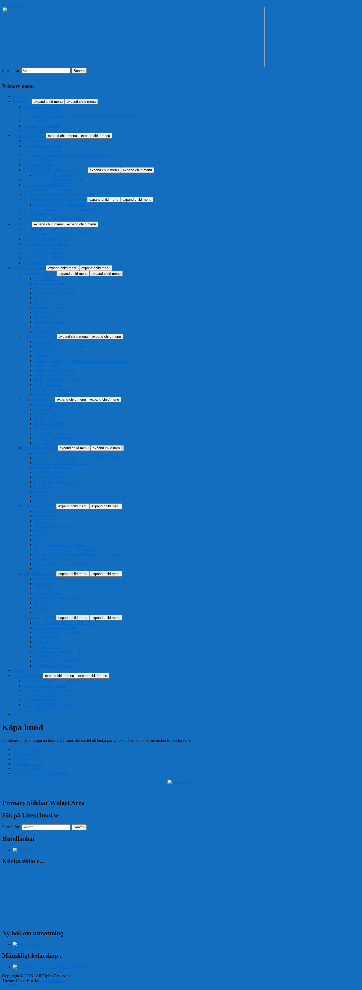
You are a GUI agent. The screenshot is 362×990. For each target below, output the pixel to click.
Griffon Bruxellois (49, 423)
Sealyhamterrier (47, 593)
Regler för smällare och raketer (59, 204)
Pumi (38, 568)
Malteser (41, 496)
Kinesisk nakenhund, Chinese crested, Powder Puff (77, 458)
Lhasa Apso (44, 486)
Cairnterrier (43, 341)
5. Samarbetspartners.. (41, 700)
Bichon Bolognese (49, 312)
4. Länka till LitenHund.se (45, 695)
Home (18, 96)
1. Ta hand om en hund (42, 145)
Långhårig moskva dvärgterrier (60, 481)
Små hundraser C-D (40, 336)
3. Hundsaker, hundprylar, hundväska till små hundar (67, 155)
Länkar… (21, 714)
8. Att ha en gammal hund (45, 184)
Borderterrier (44, 326)
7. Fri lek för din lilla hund (45, 258)
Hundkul (20, 670)
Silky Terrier (44, 612)
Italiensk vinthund (49, 428)
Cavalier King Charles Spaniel (59, 346)
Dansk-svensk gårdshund (55, 370)
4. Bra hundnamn (37, 121)
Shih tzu (41, 607)
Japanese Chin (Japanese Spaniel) (62, 438)
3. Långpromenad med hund (47, 239)
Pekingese (42, 530)
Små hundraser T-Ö (39, 617)
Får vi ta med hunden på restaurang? (53, 219)
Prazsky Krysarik (48, 559)
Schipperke (43, 588)
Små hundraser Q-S (39, 573)
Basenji (40, 297)
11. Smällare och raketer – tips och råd (55, 199)
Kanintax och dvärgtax (53, 453)
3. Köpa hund (24, 759)
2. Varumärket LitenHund (44, 685)
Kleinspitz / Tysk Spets (53, 467)
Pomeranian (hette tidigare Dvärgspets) (66, 549)
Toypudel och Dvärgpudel (56, 632)
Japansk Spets (45, 442)
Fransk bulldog (46, 414)
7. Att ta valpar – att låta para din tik (53, 180)
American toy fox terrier (54, 288)
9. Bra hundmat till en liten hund (50, 189)
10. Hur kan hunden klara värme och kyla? (59, 194)
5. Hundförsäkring (38, 164)
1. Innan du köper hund (43, 106)
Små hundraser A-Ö (29, 267)
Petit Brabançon (47, 535)
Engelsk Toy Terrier (50, 404)
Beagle (40, 302)
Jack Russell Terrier (50, 433)
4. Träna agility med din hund (48, 243)
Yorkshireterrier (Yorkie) (54, 665)
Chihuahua (43, 356)
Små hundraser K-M (40, 447)
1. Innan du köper (27, 749)
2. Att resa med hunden (42, 150)
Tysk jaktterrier (46, 637)
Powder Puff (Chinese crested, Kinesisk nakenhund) (77, 554)
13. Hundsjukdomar (40, 214)
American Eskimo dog (53, 283)
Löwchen (42, 491)
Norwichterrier (46, 516)
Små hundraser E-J (39, 399)
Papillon (41, 520)
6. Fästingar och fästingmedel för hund (55, 170)
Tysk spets (42, 642)
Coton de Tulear (47, 365)
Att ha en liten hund (29, 135)
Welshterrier (44, 656)
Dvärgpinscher (46, 375)
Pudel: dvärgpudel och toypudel (60, 564)
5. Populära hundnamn (42, 125)
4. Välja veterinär (37, 160)
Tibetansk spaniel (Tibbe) (55, 627)
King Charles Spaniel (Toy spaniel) (63, 462)
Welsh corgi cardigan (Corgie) (59, 651)
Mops (38, 501)
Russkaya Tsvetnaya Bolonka (58, 579)
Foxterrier (42, 409)
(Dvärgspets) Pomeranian (55, 389)
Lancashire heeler (48, 477)
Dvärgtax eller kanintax (53, 394)
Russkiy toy (44, 583)
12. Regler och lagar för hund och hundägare (60, 209)
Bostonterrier (45, 331)
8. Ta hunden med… (40, 262)
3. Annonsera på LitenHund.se (48, 690)
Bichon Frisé (44, 317)
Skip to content (14, 4)
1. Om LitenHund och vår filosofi (51, 681)
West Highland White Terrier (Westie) (65, 661)
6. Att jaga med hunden (42, 253)
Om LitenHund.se (28, 675)
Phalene (40, 540)
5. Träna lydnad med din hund (48, 248)
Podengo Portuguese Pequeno (59, 544)
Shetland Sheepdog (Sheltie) (57, 598)
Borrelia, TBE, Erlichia (53, 175)
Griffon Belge (45, 419)
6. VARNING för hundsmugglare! (52, 130)
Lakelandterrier (46, 472)
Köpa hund (22, 101)
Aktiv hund (22, 224)
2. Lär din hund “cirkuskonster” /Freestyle (58, 234)
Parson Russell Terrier (52, 525)
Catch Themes (52, 980)
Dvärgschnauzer (47, 384)
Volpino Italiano (47, 646)
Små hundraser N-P (39, 506)
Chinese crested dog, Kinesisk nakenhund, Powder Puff (80, 360)
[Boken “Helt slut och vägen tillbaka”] (30, 944)
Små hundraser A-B (39, 273)
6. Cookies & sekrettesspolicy (48, 704)
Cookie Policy (35, 709)
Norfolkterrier (45, 511)
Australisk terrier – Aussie (55, 293)
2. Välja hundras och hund (45, 111)
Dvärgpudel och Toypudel (56, 380)
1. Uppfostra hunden (40, 229)
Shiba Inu (42, 603)
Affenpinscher (46, 278)
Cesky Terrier (45, 351)
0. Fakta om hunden (40, 141)
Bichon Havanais (48, 321)
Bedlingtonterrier (48, 307)
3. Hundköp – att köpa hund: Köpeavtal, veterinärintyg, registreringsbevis (84, 116)
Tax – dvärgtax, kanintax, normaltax (64, 622)
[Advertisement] (64, 791)
